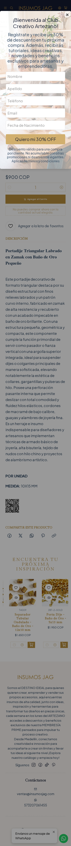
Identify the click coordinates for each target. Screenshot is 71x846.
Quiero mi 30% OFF (35, 139)
